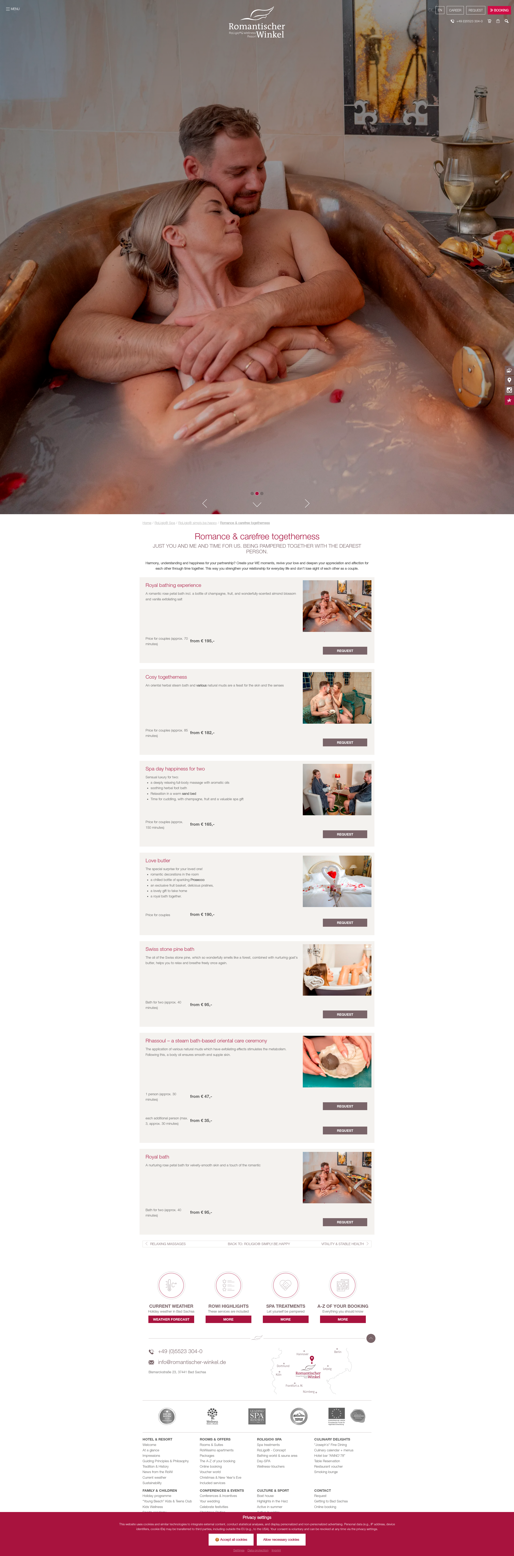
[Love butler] (337, 881)
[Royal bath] (337, 1177)
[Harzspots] (302, 1416)
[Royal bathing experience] (337, 606)
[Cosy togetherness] (337, 698)
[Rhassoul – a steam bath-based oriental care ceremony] (337, 1061)
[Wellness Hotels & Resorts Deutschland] (212, 1416)
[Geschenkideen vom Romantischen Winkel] (498, 21)
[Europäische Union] (346, 1416)
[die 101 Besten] (167, 1416)
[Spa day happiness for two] (337, 789)
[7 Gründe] (509, 400)
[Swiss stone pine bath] (337, 970)
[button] (203, 503)
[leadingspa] (257, 1416)
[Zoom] (257, 257)
